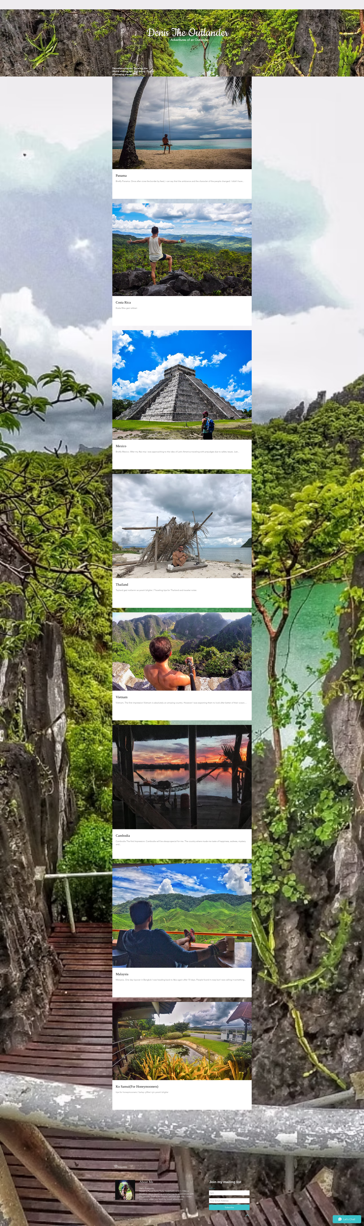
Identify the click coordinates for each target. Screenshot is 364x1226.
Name (212, 1188)
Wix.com (155, 1219)
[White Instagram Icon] (116, 1166)
